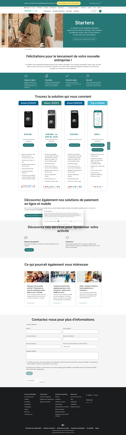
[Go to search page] (100, 11)
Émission (57, 396)
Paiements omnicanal (45, 401)
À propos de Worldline (73, 7)
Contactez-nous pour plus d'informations (63, 319)
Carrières (46, 7)
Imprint (97, 428)
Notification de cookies (63, 428)
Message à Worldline (31, 351)
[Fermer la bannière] (101, 3)
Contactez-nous (28, 414)
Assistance (69, 242)
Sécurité (89, 80)
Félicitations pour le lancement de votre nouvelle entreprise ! (63, 58)
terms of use (62, 367)
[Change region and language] (98, 395)
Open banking (58, 404)
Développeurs (53, 7)
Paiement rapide (71, 80)
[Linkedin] (86, 402)
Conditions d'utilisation (49, 428)
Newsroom (83, 7)
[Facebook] (88, 402)
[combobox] (80, 347)
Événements (74, 404)
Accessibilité (90, 428)
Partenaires (27, 401)
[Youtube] (91, 402)
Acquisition (58, 399)
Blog (72, 399)
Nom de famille (67, 328)
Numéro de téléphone (69, 336)
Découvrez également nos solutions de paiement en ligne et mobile (61, 202)
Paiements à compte (60, 401)
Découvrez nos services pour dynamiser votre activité (63, 229)
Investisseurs (61, 7)
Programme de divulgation (78, 428)
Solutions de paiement (45, 396)
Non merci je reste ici (95, 3)
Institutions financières (58, 11)
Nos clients (69, 11)
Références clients (75, 406)
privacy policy (40, 369)
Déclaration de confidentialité (33, 428)
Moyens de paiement (31, 242)
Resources (76, 11)
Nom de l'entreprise (31, 343)
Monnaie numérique (60, 411)
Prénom (28, 328)
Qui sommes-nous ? (29, 396)
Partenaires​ (39, 7)
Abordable (48, 80)
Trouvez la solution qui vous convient (63, 96)
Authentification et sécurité (62, 406)
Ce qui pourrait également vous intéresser (56, 264)
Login (94, 7)
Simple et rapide (29, 80)
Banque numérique (59, 409)
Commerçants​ (47, 11)
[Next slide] (108, 146)
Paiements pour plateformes (47, 399)
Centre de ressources (76, 396)
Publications (74, 401)
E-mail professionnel (31, 336)
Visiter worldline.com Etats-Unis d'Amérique (68, 3)
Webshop (99, 7)
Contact (94, 11)
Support (89, 7)
